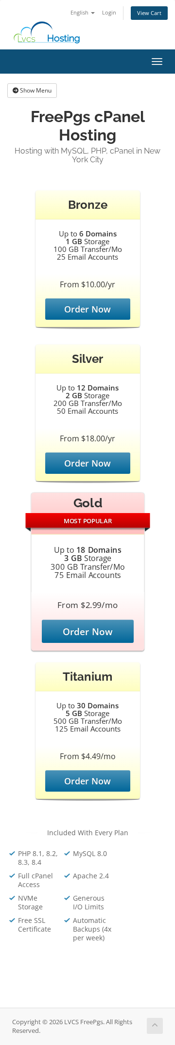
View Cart (149, 12)
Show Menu (35, 90)
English (80, 12)
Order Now (87, 309)
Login (109, 12)
